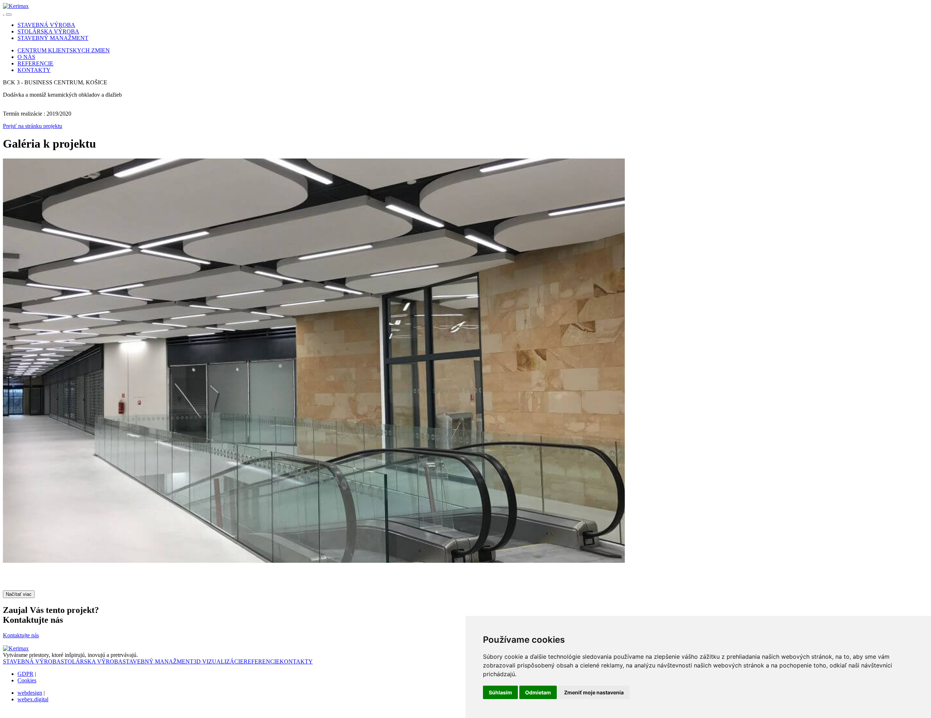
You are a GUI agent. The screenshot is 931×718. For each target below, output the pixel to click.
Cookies (26, 680)
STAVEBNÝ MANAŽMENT (158, 661)
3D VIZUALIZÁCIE (218, 661)
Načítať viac (19, 594)
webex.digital (32, 699)
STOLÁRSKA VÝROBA (92, 661)
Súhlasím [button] (500, 692)
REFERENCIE (262, 661)
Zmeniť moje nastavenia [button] (594, 692)
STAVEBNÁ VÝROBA (32, 661)
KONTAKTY (296, 661)
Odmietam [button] (538, 692)
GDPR (25, 674)
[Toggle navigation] (9, 14)
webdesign (29, 693)
